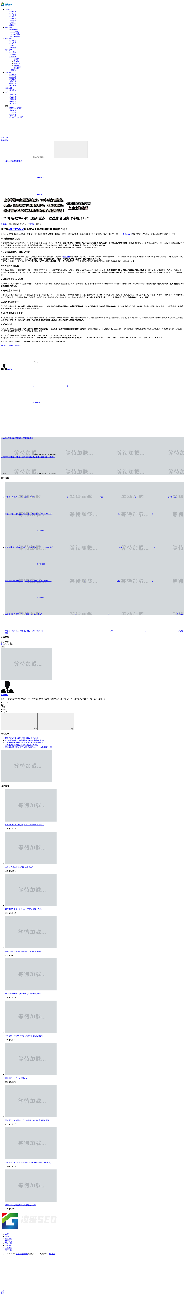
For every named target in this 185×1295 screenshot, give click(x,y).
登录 (2, 137)
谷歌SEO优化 (16, 229)
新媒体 (16, 59)
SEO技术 (8, 9)
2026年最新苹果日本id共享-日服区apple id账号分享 (24, 742)
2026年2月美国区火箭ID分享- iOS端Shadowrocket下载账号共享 (28, 747)
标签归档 (12, 115)
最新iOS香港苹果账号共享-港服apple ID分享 (21, 738)
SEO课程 (12, 41)
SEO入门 (12, 43)
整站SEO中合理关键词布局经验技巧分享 (20, 1205)
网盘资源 (12, 86)
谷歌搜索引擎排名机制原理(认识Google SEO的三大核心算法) (28, 1162)
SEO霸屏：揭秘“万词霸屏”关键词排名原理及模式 (24, 1036)
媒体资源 (12, 81)
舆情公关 (17, 66)
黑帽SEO (12, 25)
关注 (35, 729)
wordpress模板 (14, 36)
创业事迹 (12, 97)
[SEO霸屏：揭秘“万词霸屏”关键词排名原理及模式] (31, 1032)
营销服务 (12, 110)
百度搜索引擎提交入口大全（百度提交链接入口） (24, 909)
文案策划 (12, 70)
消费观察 (12, 99)
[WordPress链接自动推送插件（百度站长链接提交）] (31, 990)
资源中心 (8, 72)
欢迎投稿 (4, 140)
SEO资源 (12, 75)
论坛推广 (17, 68)
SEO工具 (12, 18)
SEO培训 (8, 39)
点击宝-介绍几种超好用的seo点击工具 (19, 867)
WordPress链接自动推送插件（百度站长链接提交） (24, 994)
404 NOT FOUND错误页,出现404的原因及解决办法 (24, 825)
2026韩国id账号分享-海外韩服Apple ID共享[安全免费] (25, 740)
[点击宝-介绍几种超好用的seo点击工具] (31, 863)
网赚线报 (12, 101)
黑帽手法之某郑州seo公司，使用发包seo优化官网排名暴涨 (27, 1120)
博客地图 (52, 1254)
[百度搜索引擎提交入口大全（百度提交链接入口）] (31, 905)
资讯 (7, 92)
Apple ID (12, 77)
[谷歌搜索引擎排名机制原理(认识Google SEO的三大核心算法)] (31, 1159)
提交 (3, 646)
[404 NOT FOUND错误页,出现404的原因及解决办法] (31, 821)
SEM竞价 (12, 52)
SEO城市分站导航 (16, 117)
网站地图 (8, 1250)
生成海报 (36, 402)
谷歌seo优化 (127, 234)
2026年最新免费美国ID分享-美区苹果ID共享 (21, 745)
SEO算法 (12, 16)
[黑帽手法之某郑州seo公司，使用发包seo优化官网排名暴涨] (31, 1116)
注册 (6, 137)
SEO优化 (66, 257)
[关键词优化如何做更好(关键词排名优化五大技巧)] (31, 948)
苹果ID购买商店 (15, 108)
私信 (71, 729)
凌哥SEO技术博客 (22, 1254)
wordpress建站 (14, 34)
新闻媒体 (17, 63)
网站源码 (12, 79)
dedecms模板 (14, 32)
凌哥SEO (4, 224)
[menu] (2, 2)
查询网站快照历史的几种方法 (16, 1078)
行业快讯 (12, 95)
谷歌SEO (12, 23)
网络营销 (8, 50)
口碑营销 (12, 57)
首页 (13, 161)
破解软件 (12, 83)
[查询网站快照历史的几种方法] (31, 1074)
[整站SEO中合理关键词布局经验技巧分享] (31, 1201)
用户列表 (12, 113)
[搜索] (70, 149)
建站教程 (8, 27)
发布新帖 (12, 90)
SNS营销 (12, 54)
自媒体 (16, 61)
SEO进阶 (12, 45)
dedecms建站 (14, 30)
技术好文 (12, 104)
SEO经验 (12, 14)
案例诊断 (12, 21)
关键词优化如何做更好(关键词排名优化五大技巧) (23, 951)
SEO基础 (12, 12)
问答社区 (8, 88)
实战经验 (12, 48)
